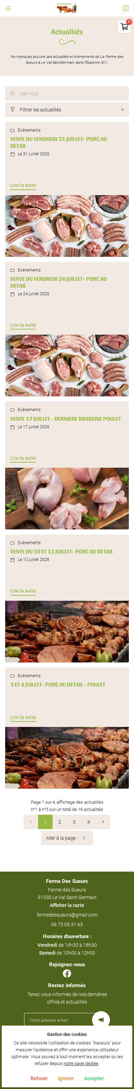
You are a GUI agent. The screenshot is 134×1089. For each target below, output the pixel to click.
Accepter (94, 1078)
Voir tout (24, 93)
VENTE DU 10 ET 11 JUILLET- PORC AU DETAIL (61, 551)
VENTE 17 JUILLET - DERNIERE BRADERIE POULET (65, 418)
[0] (31, 822)
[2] (103, 822)
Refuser (39, 1078)
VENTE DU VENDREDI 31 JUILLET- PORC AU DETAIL (58, 142)
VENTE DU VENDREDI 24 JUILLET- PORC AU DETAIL (58, 282)
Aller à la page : (62, 838)
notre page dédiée (81, 1063)
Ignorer (66, 1078)
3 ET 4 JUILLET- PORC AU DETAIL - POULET (57, 684)
